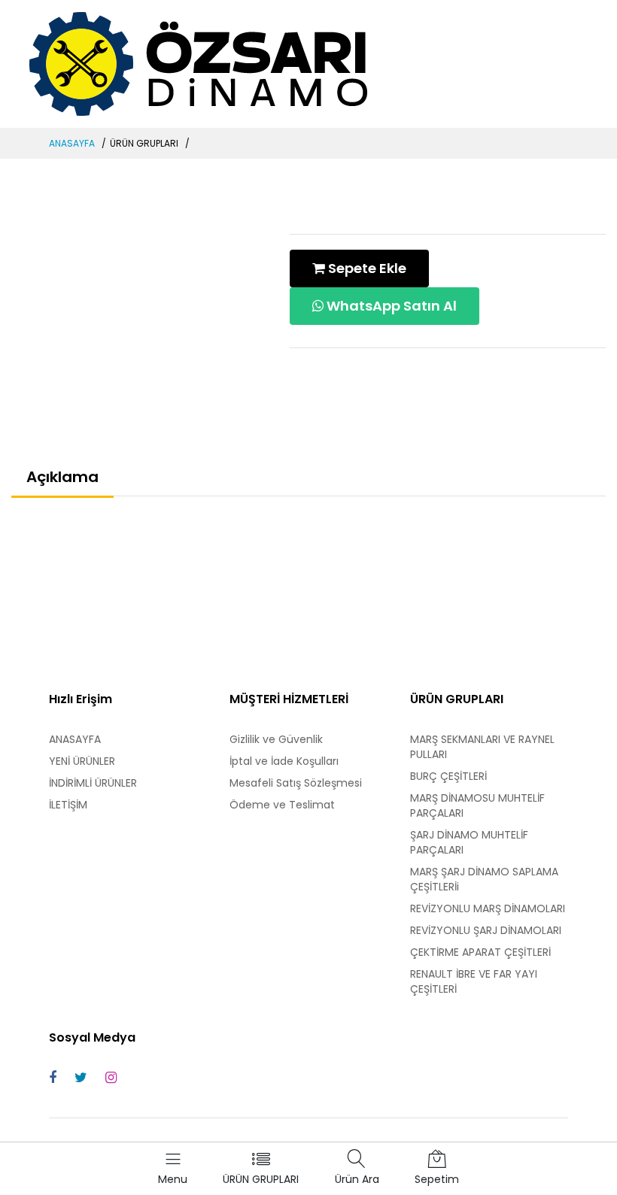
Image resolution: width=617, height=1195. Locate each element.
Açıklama (62, 476)
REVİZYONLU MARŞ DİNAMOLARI (487, 908)
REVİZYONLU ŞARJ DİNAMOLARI (485, 930)
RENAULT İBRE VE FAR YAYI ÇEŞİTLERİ (473, 981)
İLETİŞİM (68, 804)
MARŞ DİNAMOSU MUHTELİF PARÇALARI (477, 805)
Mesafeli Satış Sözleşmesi (295, 782)
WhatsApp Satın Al (390, 305)
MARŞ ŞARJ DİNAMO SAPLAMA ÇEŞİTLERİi (484, 879)
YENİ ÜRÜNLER (82, 761)
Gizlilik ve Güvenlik (276, 739)
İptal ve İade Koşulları (284, 761)
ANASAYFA (72, 143)
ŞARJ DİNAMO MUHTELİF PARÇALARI (469, 842)
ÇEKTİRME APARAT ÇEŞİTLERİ (480, 952)
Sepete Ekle (365, 268)
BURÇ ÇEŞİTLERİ (448, 776)
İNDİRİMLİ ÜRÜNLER (93, 782)
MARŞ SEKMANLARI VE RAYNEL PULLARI (482, 747)
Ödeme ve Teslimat (282, 804)
